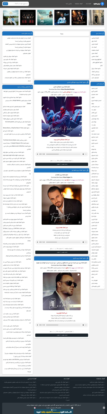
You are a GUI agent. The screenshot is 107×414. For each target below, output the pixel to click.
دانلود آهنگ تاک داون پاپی (10, 59)
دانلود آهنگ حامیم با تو (98, 392)
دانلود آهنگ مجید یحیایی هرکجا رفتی (12, 65)
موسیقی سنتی (95, 78)
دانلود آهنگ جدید (81, 92)
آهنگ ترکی (94, 41)
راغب (93, 146)
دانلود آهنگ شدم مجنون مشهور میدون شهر (14, 161)
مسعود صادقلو (95, 189)
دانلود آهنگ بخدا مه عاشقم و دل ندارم (12, 201)
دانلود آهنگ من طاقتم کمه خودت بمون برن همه (15, 277)
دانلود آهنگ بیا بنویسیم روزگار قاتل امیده (13, 338)
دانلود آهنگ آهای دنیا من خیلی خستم (12, 329)
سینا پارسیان (95, 176)
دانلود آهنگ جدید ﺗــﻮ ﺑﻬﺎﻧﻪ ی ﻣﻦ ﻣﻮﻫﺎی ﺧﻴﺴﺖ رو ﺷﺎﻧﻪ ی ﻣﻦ (18, 214)
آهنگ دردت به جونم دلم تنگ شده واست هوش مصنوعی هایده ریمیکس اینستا (19, 39)
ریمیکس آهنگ (95, 72)
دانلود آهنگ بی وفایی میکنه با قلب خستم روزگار (15, 231)
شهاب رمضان (95, 186)
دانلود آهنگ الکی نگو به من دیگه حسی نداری (14, 158)
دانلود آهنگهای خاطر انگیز (97, 64)
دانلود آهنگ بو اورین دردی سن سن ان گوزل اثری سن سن (17, 135)
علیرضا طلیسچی (95, 192)
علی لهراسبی (95, 201)
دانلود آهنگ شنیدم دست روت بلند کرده (13, 301)
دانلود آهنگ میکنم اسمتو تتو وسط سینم (13, 304)
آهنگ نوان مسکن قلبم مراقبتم (11, 110)
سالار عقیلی (94, 161)
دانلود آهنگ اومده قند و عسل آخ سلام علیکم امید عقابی (18, 349)
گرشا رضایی (94, 225)
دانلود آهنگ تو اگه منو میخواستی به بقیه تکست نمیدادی (18, 333)
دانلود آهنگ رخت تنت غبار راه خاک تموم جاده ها (15, 204)
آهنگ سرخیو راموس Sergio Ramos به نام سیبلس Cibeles (18, 102)
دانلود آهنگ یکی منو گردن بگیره (11, 317)
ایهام (93, 103)
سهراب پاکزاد (95, 183)
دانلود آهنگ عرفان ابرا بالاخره (10, 56)
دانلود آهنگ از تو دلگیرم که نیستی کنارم (13, 280)
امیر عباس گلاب (95, 106)
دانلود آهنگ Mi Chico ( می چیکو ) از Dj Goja (14, 228)
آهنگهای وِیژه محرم (96, 59)
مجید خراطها (95, 240)
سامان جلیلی (95, 158)
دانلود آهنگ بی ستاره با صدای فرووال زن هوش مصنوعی (19, 73)
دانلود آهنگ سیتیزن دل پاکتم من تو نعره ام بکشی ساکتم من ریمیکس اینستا (18, 364)
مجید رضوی (94, 237)
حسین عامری (95, 143)
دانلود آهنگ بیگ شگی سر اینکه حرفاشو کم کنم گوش (16, 234)
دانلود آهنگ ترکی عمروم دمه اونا (11, 116)
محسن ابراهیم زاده (96, 262)
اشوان (93, 97)
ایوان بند (94, 110)
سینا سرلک (94, 170)
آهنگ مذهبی (95, 56)
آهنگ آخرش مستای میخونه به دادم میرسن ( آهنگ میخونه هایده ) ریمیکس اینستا (18, 45)
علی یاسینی (94, 198)
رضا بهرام (94, 149)
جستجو (5, 4)
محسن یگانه (95, 268)
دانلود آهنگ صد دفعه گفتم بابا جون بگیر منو (14, 271)
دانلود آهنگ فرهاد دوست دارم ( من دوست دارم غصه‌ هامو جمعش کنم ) (18, 294)
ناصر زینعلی (94, 274)
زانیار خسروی (95, 155)
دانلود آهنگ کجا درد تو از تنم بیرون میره (13, 195)
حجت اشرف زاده (95, 134)
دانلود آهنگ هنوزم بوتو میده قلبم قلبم (13, 219)
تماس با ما (69, 4)
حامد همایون (95, 128)
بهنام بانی (94, 122)
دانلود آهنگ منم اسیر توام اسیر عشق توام (13, 152)
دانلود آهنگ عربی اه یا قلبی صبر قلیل (12, 225)
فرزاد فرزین (94, 219)
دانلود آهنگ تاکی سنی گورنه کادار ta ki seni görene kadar (18, 123)
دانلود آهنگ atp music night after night (13, 155)
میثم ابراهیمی (95, 271)
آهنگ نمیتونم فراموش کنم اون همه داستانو (14, 106)
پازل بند (94, 125)
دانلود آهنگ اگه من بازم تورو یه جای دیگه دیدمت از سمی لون (18, 309)
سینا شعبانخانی (95, 173)
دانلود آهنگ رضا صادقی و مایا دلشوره (12, 97)
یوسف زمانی (94, 283)
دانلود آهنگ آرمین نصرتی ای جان (60, 390)
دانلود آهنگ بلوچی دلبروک (9, 198)
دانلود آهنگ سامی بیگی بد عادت (11, 326)
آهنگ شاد (88, 4)
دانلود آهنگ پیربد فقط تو (79, 170)
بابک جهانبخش (95, 119)
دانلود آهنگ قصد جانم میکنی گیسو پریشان (14, 222)
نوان (93, 277)
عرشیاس (94, 210)
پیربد (61, 34)
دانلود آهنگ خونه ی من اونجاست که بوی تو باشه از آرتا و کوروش (17, 181)
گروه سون (94, 228)
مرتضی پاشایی (95, 244)
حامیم (93, 131)
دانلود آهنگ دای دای (8, 131)
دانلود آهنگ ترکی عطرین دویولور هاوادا (12, 119)
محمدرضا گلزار (95, 234)
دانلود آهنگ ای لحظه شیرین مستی (12, 286)
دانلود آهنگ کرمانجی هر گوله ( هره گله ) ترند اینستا (16, 186)
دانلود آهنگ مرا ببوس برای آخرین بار (12, 262)
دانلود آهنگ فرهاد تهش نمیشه (11, 68)
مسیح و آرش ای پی (96, 247)
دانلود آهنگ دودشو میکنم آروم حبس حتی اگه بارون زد (16, 268)
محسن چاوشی (95, 265)
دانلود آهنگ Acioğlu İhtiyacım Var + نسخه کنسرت (16, 143)
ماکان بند (94, 259)
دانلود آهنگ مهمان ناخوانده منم (11, 283)
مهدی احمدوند (95, 250)
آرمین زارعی (94, 116)
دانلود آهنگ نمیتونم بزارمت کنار (11, 247)
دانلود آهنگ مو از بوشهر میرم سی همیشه (13, 244)
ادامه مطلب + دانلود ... (61, 164)
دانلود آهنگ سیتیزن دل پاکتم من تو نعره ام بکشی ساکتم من (18, 342)
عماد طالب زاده (95, 213)
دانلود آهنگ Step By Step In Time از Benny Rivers (16, 128)
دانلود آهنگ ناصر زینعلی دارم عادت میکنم (93, 395)
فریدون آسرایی (95, 222)
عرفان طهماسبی (95, 195)
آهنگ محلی (94, 53)
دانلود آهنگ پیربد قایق (79, 258)
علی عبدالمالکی (95, 204)
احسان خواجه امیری (96, 100)
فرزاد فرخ (94, 216)
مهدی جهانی (94, 253)
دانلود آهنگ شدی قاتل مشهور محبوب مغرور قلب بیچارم (18, 239)
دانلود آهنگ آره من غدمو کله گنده (11, 298)
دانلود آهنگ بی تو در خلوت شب (11, 314)
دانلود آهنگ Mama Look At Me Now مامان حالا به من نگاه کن (17, 147)
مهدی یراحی (94, 256)
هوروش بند (94, 280)
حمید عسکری (95, 137)
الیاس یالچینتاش (96, 286)
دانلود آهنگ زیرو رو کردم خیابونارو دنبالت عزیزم (15, 176)
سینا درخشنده (95, 167)
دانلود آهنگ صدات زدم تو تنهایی (11, 265)
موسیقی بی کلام (96, 75)
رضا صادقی (94, 152)
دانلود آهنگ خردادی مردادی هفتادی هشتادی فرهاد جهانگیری (18, 257)
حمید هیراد (94, 140)
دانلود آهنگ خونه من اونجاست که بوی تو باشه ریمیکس (19, 251)
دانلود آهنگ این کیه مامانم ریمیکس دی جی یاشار (15, 289)
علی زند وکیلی (95, 207)
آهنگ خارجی (95, 44)
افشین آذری (94, 91)
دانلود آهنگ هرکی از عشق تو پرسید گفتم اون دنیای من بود (17, 172)
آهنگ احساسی (68, 331)
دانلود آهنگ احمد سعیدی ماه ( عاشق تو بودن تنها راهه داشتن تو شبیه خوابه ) (17, 93)
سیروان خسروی (95, 180)
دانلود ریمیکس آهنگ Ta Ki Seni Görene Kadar (15, 140)
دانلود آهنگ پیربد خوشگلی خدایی (76, 82)
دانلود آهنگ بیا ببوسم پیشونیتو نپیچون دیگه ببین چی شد (17, 321)
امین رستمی (94, 88)
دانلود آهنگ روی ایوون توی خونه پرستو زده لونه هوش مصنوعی (17, 190)
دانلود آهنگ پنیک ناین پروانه (10, 62)
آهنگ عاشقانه (79, 4)
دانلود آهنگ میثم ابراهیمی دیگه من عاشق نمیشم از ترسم (18, 79)
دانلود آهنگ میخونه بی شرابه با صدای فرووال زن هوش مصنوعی (18, 52)
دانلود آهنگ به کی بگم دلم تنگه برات (12, 274)
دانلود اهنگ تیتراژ (96, 68)
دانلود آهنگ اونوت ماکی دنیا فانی (11, 113)
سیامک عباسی (95, 164)
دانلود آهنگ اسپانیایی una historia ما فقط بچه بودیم (16, 359)
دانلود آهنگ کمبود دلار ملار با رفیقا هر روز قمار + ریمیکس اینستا (19, 208)
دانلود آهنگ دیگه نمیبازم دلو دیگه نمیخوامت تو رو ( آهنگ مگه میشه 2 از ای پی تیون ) (18, 355)
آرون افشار (94, 113)
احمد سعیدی (95, 94)
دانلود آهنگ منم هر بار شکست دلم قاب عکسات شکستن (19, 166)
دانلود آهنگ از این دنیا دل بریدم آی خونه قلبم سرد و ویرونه (18, 370)
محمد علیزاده (95, 231)
